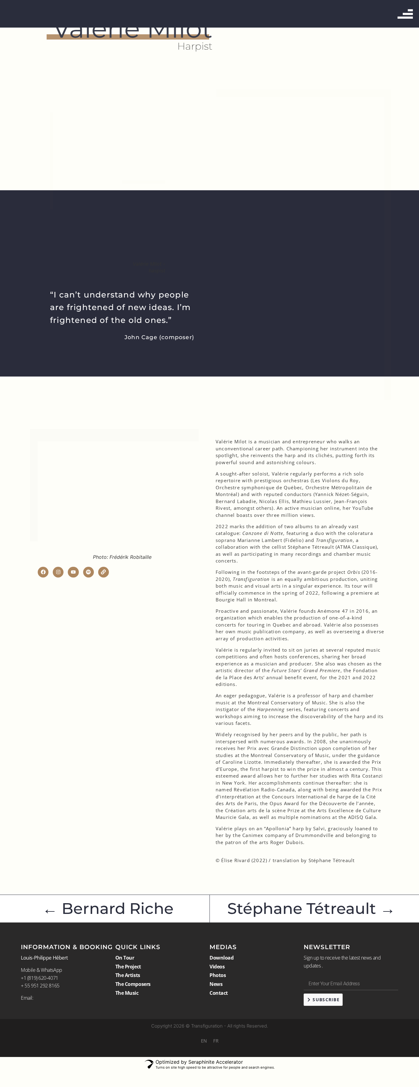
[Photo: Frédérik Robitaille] (122, 497)
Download (221, 957)
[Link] (103, 572)
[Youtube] (73, 572)
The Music (127, 993)
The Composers (133, 984)
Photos (218, 975)
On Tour (124, 957)
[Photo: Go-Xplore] (79, 160)
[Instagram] (58, 572)
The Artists (127, 975)
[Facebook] (43, 572)
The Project (128, 966)
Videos (217, 966)
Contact (219, 993)
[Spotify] (88, 572)
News (216, 984)
